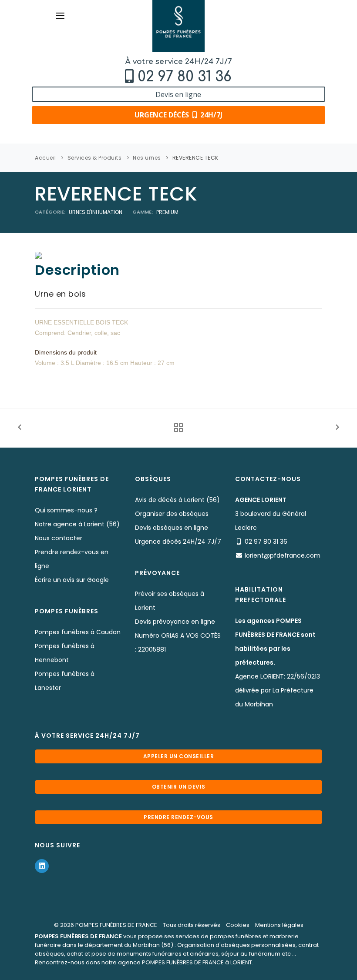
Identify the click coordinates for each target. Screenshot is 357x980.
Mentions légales (279, 925)
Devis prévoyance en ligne (175, 621)
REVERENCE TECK (195, 157)
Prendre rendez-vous (178, 817)
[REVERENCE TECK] (38, 255)
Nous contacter (58, 538)
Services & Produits (94, 157)
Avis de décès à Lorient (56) (177, 499)
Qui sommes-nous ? (66, 510)
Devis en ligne (178, 94)
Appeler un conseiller (178, 756)
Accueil (45, 157)
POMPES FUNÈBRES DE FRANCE (116, 925)
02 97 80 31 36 (185, 76)
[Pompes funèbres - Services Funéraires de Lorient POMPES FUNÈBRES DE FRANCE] (178, 26)
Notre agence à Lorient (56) (77, 524)
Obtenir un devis (178, 786)
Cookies (237, 925)
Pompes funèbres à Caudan (78, 632)
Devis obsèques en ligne (171, 527)
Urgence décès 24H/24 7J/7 (178, 541)
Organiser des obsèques (172, 513)
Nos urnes (147, 157)
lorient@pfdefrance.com (282, 555)
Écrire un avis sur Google (72, 579)
